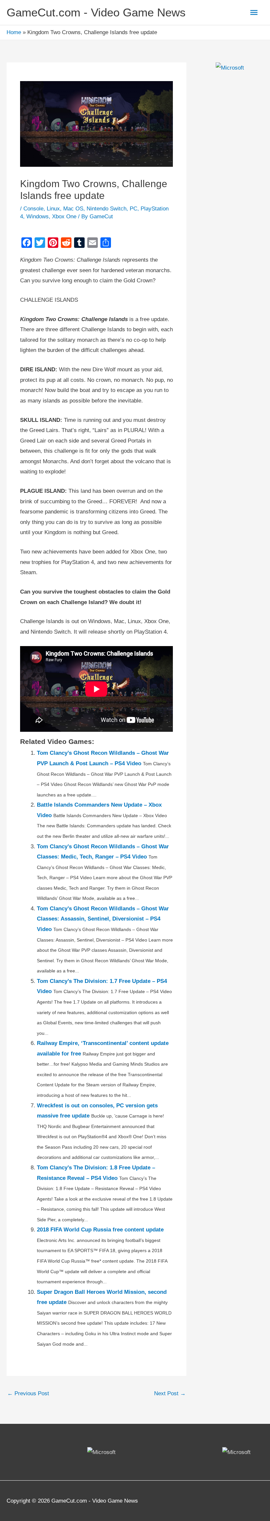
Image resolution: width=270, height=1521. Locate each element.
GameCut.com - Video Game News (96, 12)
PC (133, 209)
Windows (37, 216)
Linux (53, 209)
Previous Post (28, 1393)
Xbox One (64, 216)
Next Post (170, 1393)
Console (33, 209)
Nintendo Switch (106, 209)
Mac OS (73, 209)
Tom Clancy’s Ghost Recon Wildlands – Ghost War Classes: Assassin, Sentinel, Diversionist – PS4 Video (103, 918)
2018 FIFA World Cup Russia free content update (100, 1230)
